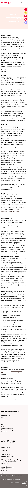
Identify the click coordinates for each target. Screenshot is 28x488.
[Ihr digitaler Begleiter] (25, 12)
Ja (24, 482)
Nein (24, 484)
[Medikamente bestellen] (25, 22)
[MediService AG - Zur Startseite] (5, 3)
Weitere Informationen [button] (14, 482)
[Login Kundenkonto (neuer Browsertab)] (25, 19)
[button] (25, 3)
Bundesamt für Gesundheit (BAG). (10, 211)
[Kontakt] (25, 16)
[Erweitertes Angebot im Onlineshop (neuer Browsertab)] (25, 9)
